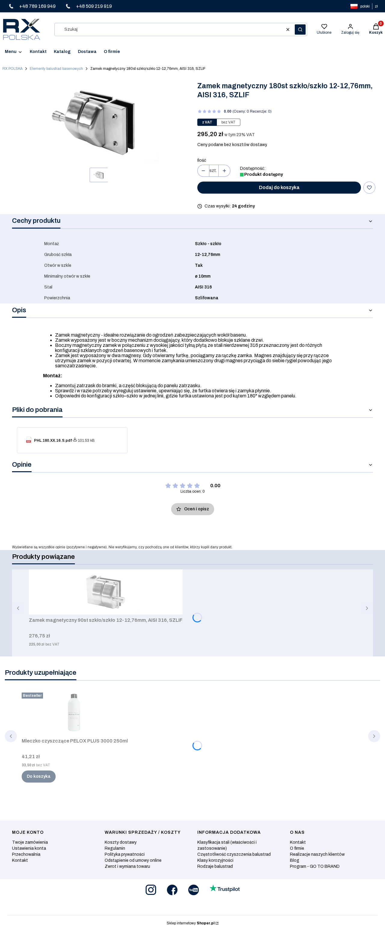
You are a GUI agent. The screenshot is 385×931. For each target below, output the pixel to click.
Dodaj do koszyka (279, 187)
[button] (300, 29)
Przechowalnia (26, 854)
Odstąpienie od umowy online (133, 860)
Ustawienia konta (29, 848)
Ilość (201, 160)
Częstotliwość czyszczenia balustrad (234, 854)
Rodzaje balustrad (215, 866)
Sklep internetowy (190, 923)
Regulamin (115, 848)
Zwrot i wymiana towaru (127, 866)
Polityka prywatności (125, 854)
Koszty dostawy (121, 842)
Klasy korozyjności (215, 860)
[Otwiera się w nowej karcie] (151, 890)
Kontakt (20, 860)
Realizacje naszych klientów (317, 854)
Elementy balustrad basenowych (56, 69)
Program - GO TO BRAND (315, 866)
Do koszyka (39, 776)
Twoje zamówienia (30, 842)
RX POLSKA (12, 69)
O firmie (297, 848)
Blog (294, 860)
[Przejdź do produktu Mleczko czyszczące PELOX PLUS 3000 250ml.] (75, 712)
